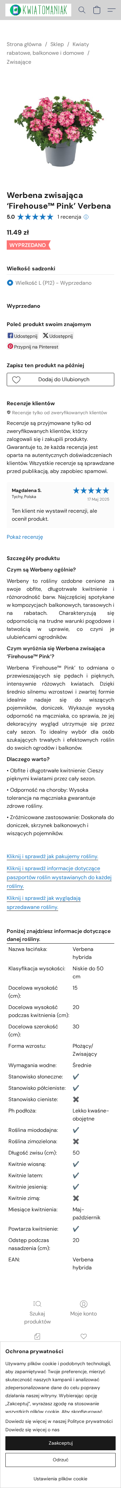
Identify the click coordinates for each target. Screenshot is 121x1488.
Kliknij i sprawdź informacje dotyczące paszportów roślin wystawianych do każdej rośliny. (59, 877)
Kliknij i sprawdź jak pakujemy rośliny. (52, 856)
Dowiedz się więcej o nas (32, 1430)
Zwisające (19, 61)
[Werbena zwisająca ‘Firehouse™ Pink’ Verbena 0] (60, 126)
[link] (60, 1476)
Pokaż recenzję (25, 536)
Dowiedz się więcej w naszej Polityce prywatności (59, 1421)
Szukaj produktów (37, 1317)
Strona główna (24, 44)
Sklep (57, 44)
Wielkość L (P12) (53, 282)
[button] (40, 10)
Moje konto (83, 1313)
